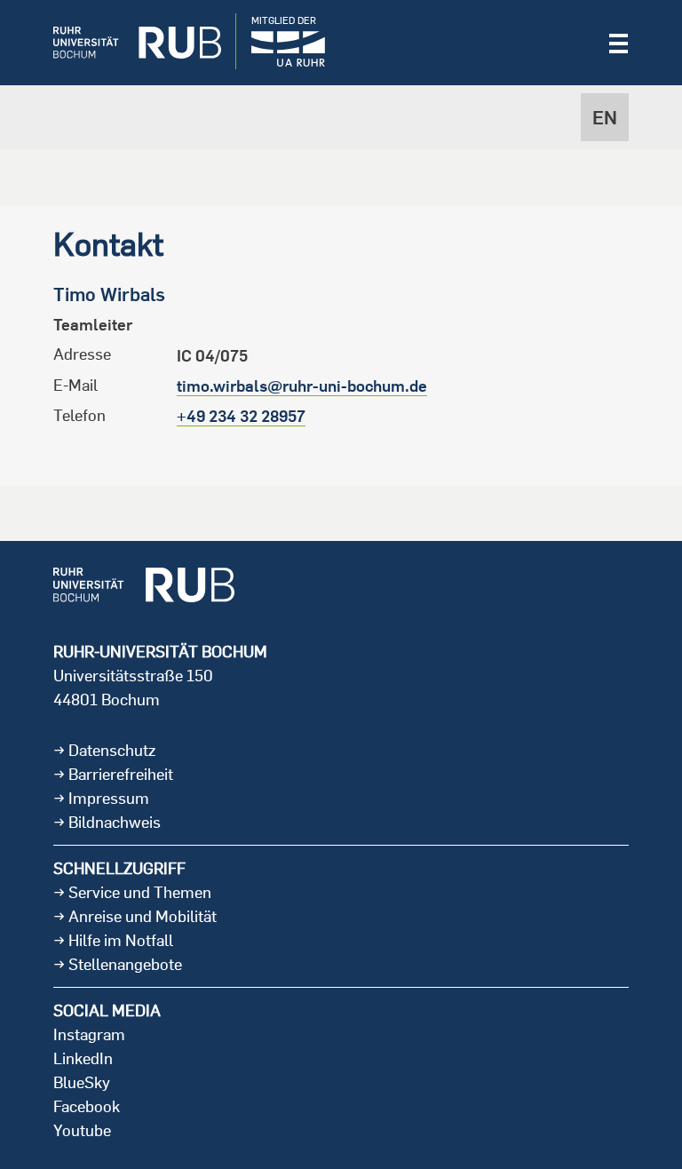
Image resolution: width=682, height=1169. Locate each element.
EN (604, 117)
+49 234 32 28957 (241, 416)
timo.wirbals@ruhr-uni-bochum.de (302, 386)
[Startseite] (124, 42)
